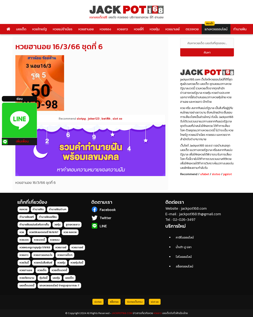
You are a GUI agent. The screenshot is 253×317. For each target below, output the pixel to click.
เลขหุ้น (56, 278)
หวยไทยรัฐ (39, 29)
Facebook (108, 209)
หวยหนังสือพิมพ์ (43, 263)
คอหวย (23, 209)
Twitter (105, 218)
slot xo (155, 302)
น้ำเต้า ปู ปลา (184, 247)
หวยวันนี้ (24, 263)
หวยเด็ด (41, 270)
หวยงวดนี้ (39, 240)
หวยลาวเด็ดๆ (64, 255)
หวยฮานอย (86, 29)
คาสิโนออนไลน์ (185, 237)
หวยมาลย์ (60, 247)
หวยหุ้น (154, 29)
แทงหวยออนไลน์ (216, 29)
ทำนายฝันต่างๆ (57, 209)
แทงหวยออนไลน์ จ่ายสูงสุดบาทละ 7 (59, 285)
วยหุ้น (57, 225)
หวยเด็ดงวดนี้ (59, 270)
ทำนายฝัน (240, 29)
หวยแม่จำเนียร (62, 29)
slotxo (216, 174)
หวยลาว (122, 29)
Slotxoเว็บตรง (135, 302)
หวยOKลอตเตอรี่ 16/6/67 (43, 232)
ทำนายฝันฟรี (26, 217)
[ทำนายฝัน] (90, 150)
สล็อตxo (114, 302)
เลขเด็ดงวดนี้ (26, 285)
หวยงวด (24, 240)
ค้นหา (207, 52)
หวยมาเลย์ (172, 29)
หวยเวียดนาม (26, 278)
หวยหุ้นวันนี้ (77, 263)
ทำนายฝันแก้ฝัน (48, 217)
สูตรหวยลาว (73, 225)
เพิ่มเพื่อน (22, 141)
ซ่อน (19, 98)
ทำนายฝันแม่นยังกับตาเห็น (34, 225)
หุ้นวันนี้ (43, 278)
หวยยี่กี (139, 29)
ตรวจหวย (192, 29)
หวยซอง (105, 29)
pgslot (227, 174)
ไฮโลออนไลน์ (184, 256)
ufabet (204, 174)
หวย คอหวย (70, 232)
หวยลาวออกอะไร (43, 255)
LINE (103, 226)
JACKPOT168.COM (122, 313)
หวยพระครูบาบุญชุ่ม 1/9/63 (34, 247)
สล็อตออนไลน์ (184, 266)
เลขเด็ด (21, 29)
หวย (21, 232)
